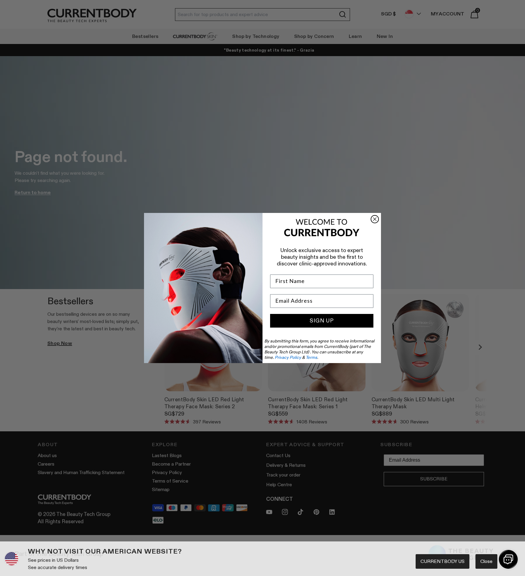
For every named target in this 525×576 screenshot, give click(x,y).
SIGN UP (322, 320)
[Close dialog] (375, 219)
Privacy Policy (288, 357)
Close (486, 561)
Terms (311, 357)
